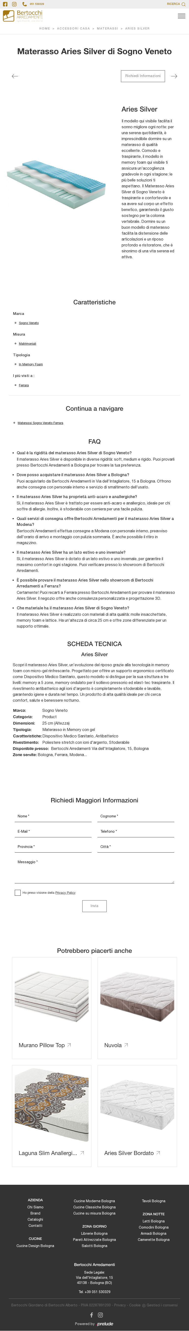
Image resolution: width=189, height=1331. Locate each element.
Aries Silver (137, 28)
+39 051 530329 (97, 1292)
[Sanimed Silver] (174, 76)
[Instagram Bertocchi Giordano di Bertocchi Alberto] (99, 1314)
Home (44, 28)
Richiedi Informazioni (143, 76)
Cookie (135, 1305)
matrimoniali (27, 343)
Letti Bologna (154, 1221)
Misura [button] (19, 334)
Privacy (120, 1305)
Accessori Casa (73, 28)
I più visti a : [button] (23, 376)
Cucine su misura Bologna (94, 1213)
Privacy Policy (65, 892)
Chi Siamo (35, 1207)
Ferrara (24, 385)
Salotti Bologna (94, 1246)
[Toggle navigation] (181, 16)
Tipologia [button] (21, 355)
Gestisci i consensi (162, 1305)
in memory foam (31, 364)
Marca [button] (18, 314)
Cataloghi (35, 1219)
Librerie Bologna (94, 1233)
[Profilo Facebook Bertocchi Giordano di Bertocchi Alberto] (5, 4)
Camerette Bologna (154, 1240)
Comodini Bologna (154, 1227)
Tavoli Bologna (153, 1201)
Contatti (35, 1226)
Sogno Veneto (29, 323)
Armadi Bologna (153, 1233)
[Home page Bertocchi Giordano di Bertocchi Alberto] (22, 16)
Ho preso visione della (49, 892)
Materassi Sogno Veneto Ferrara (40, 423)
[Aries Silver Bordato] (15, 76)
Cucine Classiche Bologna (94, 1207)
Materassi (107, 28)
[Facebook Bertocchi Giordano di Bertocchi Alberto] (90, 1314)
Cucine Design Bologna (35, 1246)
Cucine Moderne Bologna (94, 1201)
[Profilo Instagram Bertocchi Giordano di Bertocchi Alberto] (14, 4)
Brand (35, 1213)
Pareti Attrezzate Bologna (94, 1240)
